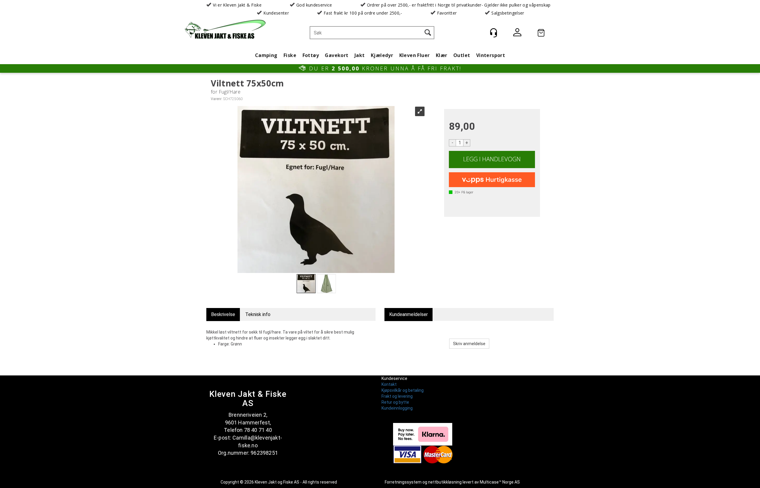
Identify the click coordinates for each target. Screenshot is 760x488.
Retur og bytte (395, 402)
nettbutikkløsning (445, 482)
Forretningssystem (403, 482)
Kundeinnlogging (397, 408)
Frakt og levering (397, 396)
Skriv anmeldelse (469, 343)
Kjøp (492, 159)
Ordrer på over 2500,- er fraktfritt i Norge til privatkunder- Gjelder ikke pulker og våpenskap (459, 5)
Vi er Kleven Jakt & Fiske (237, 5)
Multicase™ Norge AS (500, 482)
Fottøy (311, 55)
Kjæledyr (382, 55)
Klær (441, 55)
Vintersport (490, 55)
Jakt (359, 55)
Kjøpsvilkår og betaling (402, 390)
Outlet (461, 55)
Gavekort (336, 55)
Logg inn (517, 33)
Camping (266, 55)
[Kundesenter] (493, 32)
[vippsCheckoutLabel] (492, 179)
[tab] (223, 314)
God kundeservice (314, 5)
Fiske (290, 55)
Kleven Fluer (414, 55)
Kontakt (389, 384)
